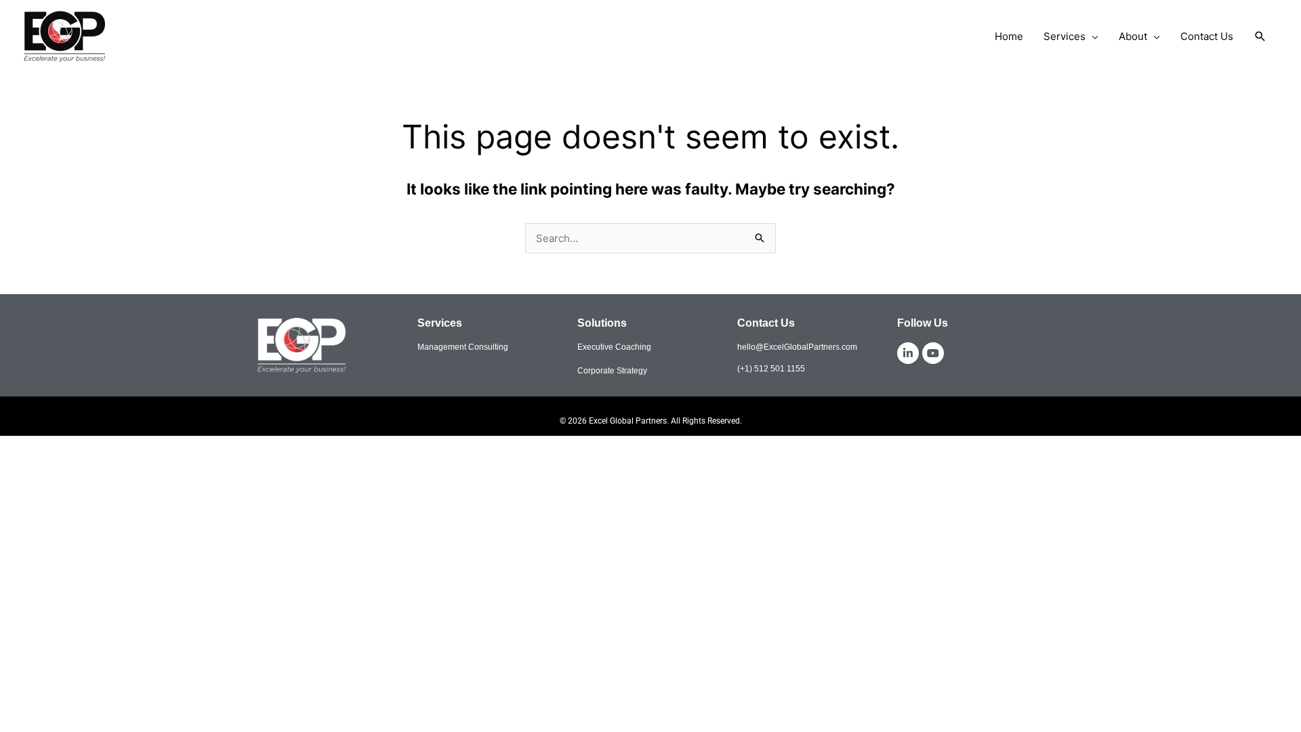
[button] (1260, 36)
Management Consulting (462, 347)
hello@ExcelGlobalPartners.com (797, 347)
